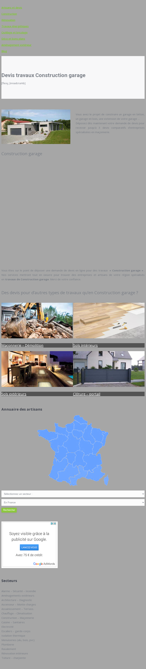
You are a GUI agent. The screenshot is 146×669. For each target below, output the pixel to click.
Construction (9, 13)
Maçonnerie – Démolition (22, 345)
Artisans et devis (11, 7)
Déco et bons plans (13, 38)
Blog (4, 51)
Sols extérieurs (13, 394)
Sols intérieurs (85, 345)
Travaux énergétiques (15, 26)
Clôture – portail (86, 394)
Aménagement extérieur (16, 45)
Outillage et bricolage (14, 32)
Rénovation (8, 20)
